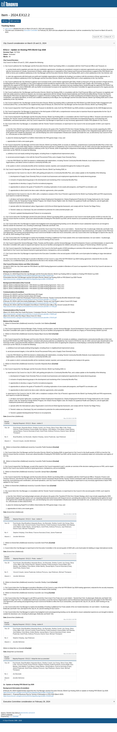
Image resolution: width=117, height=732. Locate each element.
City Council (9, 28)
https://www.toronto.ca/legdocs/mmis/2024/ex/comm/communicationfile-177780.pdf (30, 306)
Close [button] (6, 21)
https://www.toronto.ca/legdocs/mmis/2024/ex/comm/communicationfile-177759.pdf (30, 299)
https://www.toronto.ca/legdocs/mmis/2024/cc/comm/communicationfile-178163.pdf (29, 317)
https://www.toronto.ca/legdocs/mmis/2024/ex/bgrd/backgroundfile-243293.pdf (28, 696)
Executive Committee (31, 30)
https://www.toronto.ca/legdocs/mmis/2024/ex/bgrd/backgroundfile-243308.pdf (28, 279)
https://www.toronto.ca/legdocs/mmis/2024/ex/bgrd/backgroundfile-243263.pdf (28, 275)
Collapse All (107, 36)
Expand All (95, 36)
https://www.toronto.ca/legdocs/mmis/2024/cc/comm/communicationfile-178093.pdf (29, 314)
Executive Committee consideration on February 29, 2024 (26, 702)
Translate (15, 716)
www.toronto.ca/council (27, 713)
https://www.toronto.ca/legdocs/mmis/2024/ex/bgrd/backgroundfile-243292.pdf (28, 692)
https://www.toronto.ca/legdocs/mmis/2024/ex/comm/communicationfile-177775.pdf (30, 303)
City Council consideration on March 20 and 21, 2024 (24, 43)
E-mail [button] (16, 21)
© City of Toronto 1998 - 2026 (12, 720)
